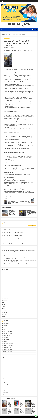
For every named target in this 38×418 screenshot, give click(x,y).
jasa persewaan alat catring (7, 351)
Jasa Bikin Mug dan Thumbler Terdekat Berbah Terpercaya (12, 235)
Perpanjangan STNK (5, 382)
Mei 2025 (3, 281)
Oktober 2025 (4, 277)
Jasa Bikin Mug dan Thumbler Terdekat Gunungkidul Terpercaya (13, 257)
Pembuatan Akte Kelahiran (6, 375)
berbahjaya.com (6, 47)
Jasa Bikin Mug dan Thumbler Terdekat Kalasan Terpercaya (12, 250)
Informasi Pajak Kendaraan (7, 333)
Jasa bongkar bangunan (6, 335)
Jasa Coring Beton (5, 341)
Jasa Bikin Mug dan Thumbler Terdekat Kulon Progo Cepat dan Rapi (14, 240)
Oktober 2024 (4, 296)
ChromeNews (22, 416)
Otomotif (3, 367)
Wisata (3, 394)
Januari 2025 (4, 290)
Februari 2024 (4, 312)
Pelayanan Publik (5, 373)
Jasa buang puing (6, 38)
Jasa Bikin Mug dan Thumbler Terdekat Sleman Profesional (33, 412)
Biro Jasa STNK (4, 325)
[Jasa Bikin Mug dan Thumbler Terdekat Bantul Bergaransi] (16, 411)
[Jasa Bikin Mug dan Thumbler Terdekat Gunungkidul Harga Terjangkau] (28, 403)
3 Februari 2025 (13, 47)
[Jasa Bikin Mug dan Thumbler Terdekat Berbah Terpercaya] (16, 403)
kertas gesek (4, 359)
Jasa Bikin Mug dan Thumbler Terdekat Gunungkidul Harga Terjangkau (15, 238)
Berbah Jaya (19, 24)
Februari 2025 (4, 288)
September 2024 (5, 298)
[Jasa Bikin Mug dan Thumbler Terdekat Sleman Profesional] (28, 411)
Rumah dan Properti (5, 384)
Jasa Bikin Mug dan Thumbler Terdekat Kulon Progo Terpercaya (13, 260)
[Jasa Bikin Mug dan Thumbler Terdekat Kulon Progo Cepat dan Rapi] (4, 411)
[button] (1, 29)
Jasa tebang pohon (5, 355)
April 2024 (4, 308)
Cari (3, 222)
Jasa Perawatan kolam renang (7, 345)
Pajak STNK (4, 371)
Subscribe (36, 29)
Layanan (3, 363)
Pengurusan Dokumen (6, 378)
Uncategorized (4, 390)
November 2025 (5, 275)
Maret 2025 (4, 286)
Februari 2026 (4, 273)
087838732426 (23, 51)
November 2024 (5, 294)
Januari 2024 (4, 314)
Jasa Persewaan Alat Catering (7, 349)
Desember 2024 (4, 292)
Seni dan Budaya (5, 386)
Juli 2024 (3, 302)
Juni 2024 (3, 304)
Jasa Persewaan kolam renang (7, 353)
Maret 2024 (4, 310)
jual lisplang (4, 357)
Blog (2, 327)
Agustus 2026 (4, 271)
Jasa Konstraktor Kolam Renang (7, 343)
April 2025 (4, 283)
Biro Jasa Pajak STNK (5, 323)
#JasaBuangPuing (8, 196)
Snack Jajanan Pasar (5, 388)
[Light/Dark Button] (33, 29)
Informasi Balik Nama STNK (7, 331)
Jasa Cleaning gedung (6, 339)
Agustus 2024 (4, 300)
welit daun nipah (5, 392)
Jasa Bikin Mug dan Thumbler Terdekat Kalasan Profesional (12, 232)
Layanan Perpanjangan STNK (7, 365)
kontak (3, 361)
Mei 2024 (3, 306)
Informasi (3, 329)
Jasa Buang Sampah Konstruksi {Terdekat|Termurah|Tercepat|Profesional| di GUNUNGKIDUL (17, 213)
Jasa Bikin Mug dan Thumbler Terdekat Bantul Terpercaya (12, 263)
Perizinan (3, 380)
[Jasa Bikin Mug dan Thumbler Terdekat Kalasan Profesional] (4, 403)
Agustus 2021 (4, 316)
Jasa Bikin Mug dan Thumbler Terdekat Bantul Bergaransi (12, 243)
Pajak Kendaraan (5, 369)
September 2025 (5, 279)
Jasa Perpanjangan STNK (6, 347)
